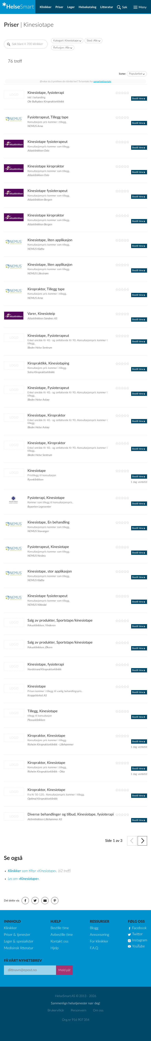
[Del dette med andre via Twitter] (35, 900)
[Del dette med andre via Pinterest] (54, 900)
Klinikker (46, 7)
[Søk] (122, 7)
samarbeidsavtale (102, 81)
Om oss (98, 1010)
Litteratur (106, 7)
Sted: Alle (92, 40)
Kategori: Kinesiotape (66, 40)
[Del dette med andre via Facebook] (25, 900)
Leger (71, 7)
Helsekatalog (87, 7)
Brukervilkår (56, 1010)
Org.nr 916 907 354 (75, 1019)
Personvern (78, 1010)
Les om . (24, 879)
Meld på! (64, 970)
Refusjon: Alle (61, 47)
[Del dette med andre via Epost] (45, 900)
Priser (59, 7)
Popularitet (135, 73)
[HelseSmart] (17, 6)
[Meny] (140, 7)
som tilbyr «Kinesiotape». (33, 871)
